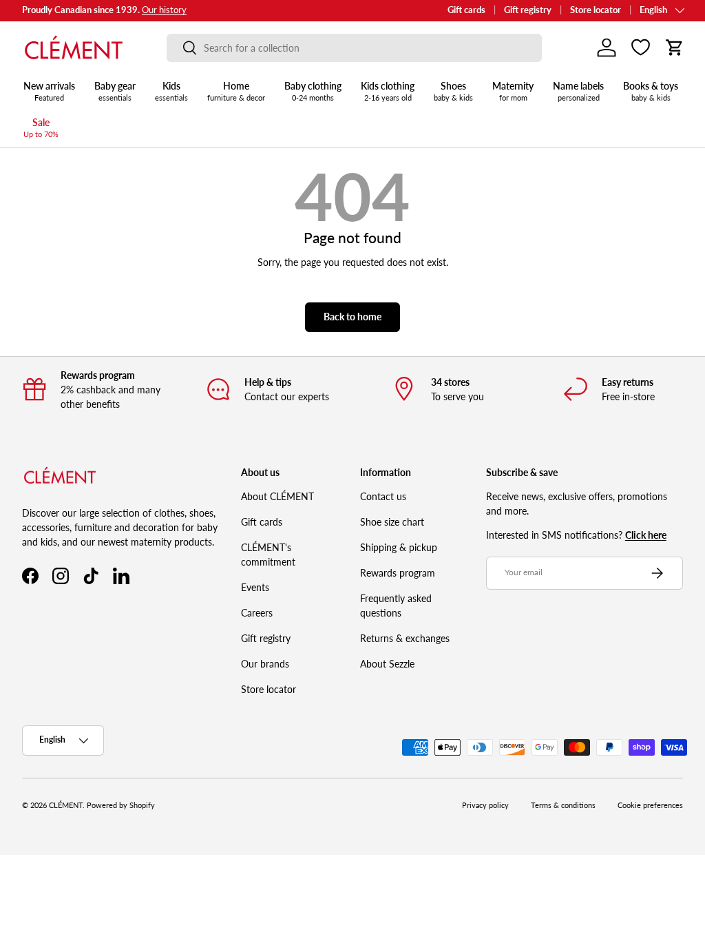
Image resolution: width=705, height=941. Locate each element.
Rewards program (397, 573)
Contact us (383, 496)
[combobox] (354, 48)
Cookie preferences (650, 805)
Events (255, 587)
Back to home (352, 316)
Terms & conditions (563, 805)
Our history (164, 10)
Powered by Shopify (121, 805)
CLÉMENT (66, 805)
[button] (675, 47)
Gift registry (527, 10)
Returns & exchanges (405, 638)
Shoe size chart (392, 522)
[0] (640, 47)
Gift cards (466, 10)
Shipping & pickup (398, 547)
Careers (257, 613)
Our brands (265, 664)
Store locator (595, 10)
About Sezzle (387, 664)
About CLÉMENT (277, 496)
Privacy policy (485, 805)
